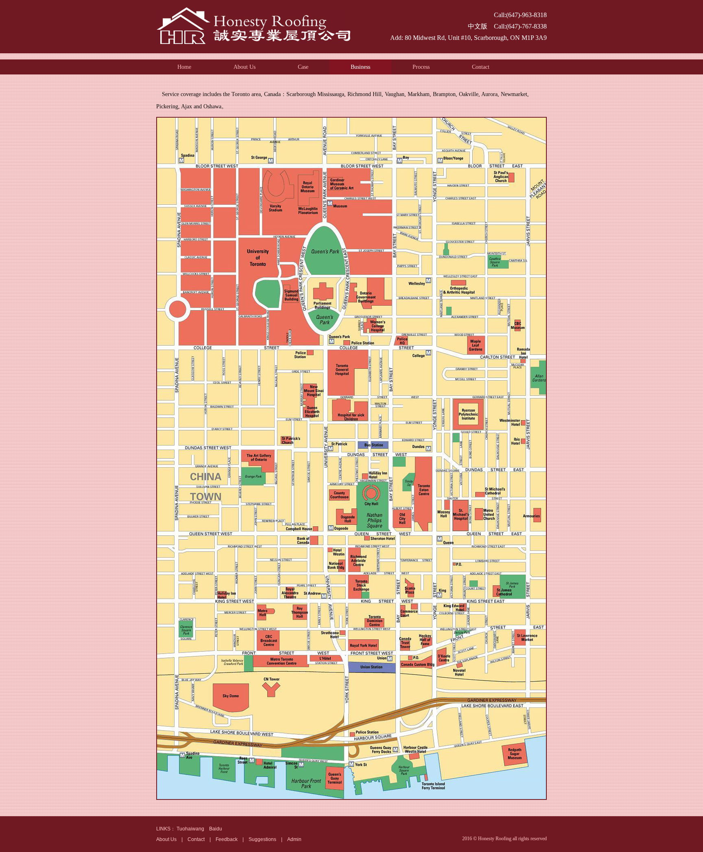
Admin (294, 839)
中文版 (477, 26)
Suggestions (262, 839)
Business (360, 67)
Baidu (215, 829)
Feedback (227, 839)
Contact (480, 67)
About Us (244, 67)
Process (421, 67)
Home (184, 67)
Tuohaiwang (190, 829)
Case (303, 67)
